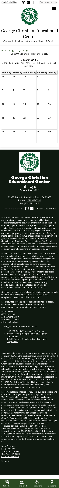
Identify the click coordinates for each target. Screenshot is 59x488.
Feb (11, 62)
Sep (49, 62)
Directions (52, 486)
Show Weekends (20, 53)
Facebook (33, 2)
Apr (22, 62)
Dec (31, 65)
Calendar (6, 486)
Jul (38, 62)
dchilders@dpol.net (9, 322)
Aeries (23, 2)
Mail (31, 208)
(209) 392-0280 (9, 2)
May (28, 62)
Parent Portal (22, 486)
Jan (6, 62)
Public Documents (46, 208)
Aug (43, 62)
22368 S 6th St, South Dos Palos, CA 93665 (29, 197)
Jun (33, 62)
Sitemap (5, 461)
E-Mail (28, 2)
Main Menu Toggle (54, 8)
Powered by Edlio (29, 190)
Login (29, 187)
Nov (25, 65)
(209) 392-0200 (8, 314)
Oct (54, 62)
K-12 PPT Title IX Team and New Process (25, 331)
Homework (37, 486)
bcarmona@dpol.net (10, 456)
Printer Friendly (39, 53)
